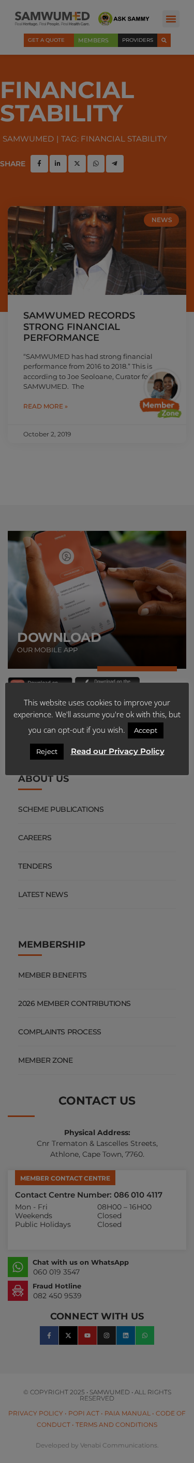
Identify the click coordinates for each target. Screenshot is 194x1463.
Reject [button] (46, 751)
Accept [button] (145, 730)
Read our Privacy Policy (118, 751)
